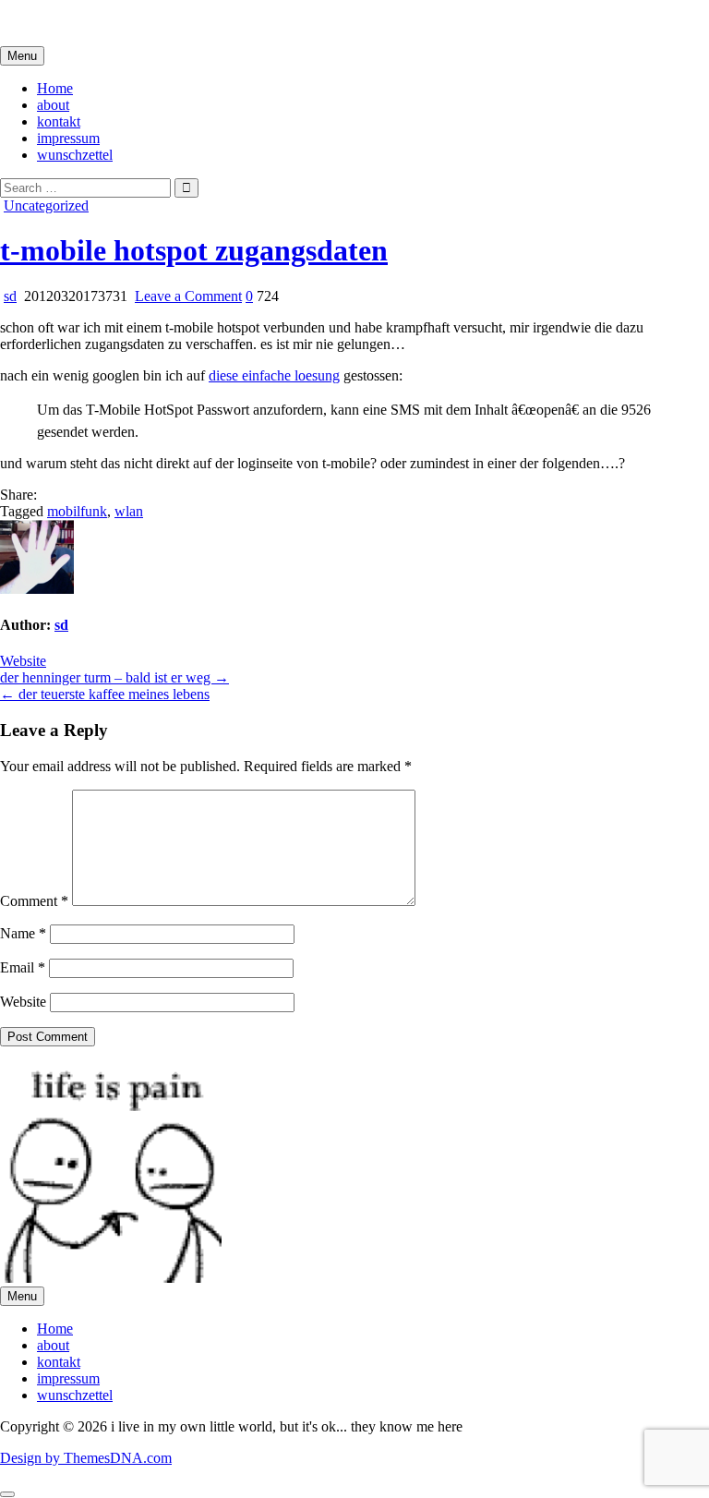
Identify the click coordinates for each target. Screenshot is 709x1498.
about (53, 105)
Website (23, 661)
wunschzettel (75, 155)
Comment (34, 901)
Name (23, 933)
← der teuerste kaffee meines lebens (105, 694)
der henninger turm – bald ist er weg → (114, 677)
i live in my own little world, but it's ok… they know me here (177, 22)
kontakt (58, 121)
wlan (128, 511)
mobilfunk (77, 511)
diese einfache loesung (274, 375)
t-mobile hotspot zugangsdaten (194, 250)
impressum (68, 138)
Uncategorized (46, 205)
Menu (22, 56)
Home (55, 88)
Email (22, 967)
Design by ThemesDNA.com (86, 1458)
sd (10, 296)
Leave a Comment (188, 296)
